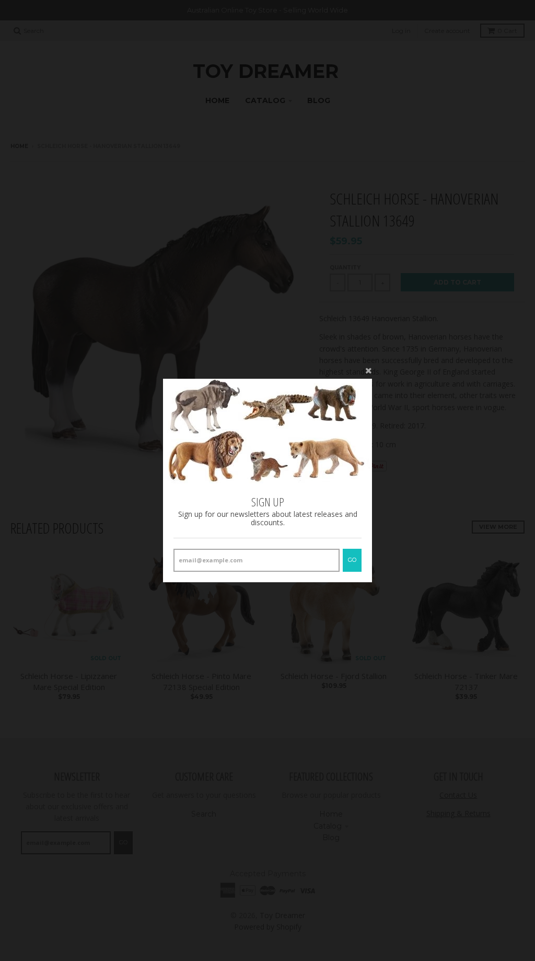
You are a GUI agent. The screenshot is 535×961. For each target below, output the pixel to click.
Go (352, 559)
